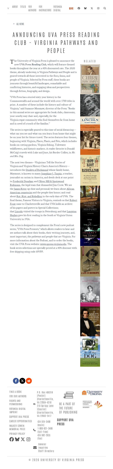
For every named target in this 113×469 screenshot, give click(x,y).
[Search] (105, 8)
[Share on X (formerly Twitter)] (22, 381)
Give (71, 8)
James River (20, 189)
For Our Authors (17, 396)
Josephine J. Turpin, (51, 173)
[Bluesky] (85, 8)
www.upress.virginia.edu (53, 244)
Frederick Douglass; (23, 181)
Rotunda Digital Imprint (17, 410)
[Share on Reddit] (29, 381)
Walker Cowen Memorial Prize (17, 427)
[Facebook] (79, 8)
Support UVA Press (19, 416)
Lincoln (19, 211)
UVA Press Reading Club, (33, 64)
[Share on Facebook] (16, 381)
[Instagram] (98, 8)
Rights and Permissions (15, 402)
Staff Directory (46, 450)
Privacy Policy (17, 433)
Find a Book (15, 391)
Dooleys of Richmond (37, 170)
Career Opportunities (20, 421)
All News (20, 23)
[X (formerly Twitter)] (92, 8)
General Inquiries (43, 446)
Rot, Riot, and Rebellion (29, 196)
